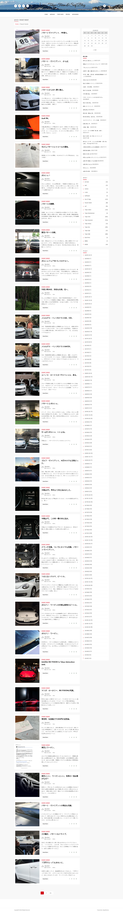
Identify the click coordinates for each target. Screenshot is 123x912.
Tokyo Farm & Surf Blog (66, 5)
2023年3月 (87, 286)
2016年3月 (87, 568)
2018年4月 (87, 481)
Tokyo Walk (87, 234)
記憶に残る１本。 (87, 123)
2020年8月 (87, 383)
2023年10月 (87, 269)
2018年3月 (87, 484)
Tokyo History (88, 223)
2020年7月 (87, 387)
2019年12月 (87, 411)
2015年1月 (87, 616)
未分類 (86, 244)
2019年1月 (87, 450)
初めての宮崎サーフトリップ (89, 83)
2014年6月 (87, 641)
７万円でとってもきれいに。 (53, 863)
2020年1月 (87, 408)
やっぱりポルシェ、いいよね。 (54, 432)
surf (85, 206)
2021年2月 (87, 366)
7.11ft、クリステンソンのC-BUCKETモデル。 (93, 97)
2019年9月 (87, 422)
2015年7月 (87, 596)
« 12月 (94, 50)
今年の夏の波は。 (87, 94)
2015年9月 (87, 589)
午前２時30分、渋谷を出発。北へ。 (55, 289)
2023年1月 (87, 293)
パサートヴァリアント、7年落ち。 (55, 33)
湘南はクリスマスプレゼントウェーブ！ (92, 64)
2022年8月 (87, 310)
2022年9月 (87, 307)
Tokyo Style (87, 230)
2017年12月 (87, 495)
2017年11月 (87, 498)
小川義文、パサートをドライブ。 (55, 834)
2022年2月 (87, 331)
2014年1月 (87, 658)
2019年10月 (87, 418)
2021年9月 (87, 345)
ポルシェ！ (46, 175)
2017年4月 (87, 523)
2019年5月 (87, 436)
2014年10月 (87, 627)
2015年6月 (87, 599)
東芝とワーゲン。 (49, 748)
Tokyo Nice (87, 227)
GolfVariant (87, 195)
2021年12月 (87, 338)
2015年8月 (87, 592)
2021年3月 (87, 363)
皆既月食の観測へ (87, 150)
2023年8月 (87, 276)
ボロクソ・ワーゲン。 (50, 633)
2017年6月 (87, 516)
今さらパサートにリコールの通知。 (56, 147)
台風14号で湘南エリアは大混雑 (90, 161)
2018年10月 (87, 460)
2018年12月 (87, 453)
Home (46, 14)
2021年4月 (87, 359)
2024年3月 (87, 262)
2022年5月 (87, 321)
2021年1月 (87, 370)
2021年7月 (87, 349)
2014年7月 (87, 637)
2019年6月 (87, 432)
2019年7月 (87, 429)
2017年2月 (87, 529)
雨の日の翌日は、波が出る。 (89, 116)
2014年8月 (87, 634)
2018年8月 (87, 467)
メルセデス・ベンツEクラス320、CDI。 (57, 318)
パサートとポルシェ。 (50, 404)
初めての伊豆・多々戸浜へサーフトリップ (92, 136)
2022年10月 (87, 303)
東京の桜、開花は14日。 (88, 113)
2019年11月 (87, 415)
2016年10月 (87, 543)
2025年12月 (87, 255)
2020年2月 (87, 404)
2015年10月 (87, 585)
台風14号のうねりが (87, 164)
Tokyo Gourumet (89, 220)
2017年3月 (87, 526)
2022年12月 (87, 297)
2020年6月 (87, 390)
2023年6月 (87, 283)
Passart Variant (46, 30)
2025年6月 (87, 258)
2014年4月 (87, 648)
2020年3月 (87, 401)
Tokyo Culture (88, 209)
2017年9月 (87, 505)
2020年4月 (87, 397)
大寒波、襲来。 (86, 127)
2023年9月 (87, 272)
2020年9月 (87, 380)
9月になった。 (86, 168)
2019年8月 (87, 425)
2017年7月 (87, 512)
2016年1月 (87, 575)
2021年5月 (87, 356)
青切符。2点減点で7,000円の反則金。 (56, 719)
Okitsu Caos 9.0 (86, 80)
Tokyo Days (60, 14)
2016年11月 (87, 540)
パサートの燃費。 (49, 204)
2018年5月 (87, 477)
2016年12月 (87, 536)
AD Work (87, 182)
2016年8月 (87, 550)
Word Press (87, 237)
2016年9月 (87, 547)
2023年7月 (87, 279)
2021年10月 (87, 342)
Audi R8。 (46, 118)
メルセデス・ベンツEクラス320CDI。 (57, 346)
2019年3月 (87, 443)
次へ (51, 893)
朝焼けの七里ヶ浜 (87, 154)
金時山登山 (85, 109)
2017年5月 (87, 519)
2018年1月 (87, 491)
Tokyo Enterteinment (89, 213)
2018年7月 (87, 470)
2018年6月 (87, 474)
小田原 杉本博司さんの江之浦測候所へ (91, 147)
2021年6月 (87, 352)
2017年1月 (87, 533)
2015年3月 (87, 609)
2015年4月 (87, 606)
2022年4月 (87, 324)
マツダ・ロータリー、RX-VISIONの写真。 (58, 691)
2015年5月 (87, 602)
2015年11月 (87, 582)
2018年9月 (87, 463)
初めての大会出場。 (87, 90)
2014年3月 (87, 651)
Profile (68, 14)
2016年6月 (87, 557)
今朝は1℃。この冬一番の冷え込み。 (56, 519)
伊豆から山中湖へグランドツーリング (91, 157)
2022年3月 (87, 328)
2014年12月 (87, 620)
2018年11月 (87, 456)
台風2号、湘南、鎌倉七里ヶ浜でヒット (92, 71)
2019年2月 (87, 446)
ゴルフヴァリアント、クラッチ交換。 (91, 120)
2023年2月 (87, 290)
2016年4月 (87, 564)
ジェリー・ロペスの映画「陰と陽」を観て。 (93, 130)
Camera (86, 188)
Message (52, 14)
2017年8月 (87, 509)
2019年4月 (87, 439)
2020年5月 (87, 394)
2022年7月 (87, 314)
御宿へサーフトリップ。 (88, 106)
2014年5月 (87, 644)
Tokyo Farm (87, 216)
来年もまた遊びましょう (88, 60)
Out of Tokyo (88, 199)
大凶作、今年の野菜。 (88, 87)
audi (86, 185)
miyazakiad (47, 36)
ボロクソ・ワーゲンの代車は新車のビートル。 (60, 605)
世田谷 (86, 241)
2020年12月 (87, 373)
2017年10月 (87, 502)
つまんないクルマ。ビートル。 (54, 576)
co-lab (86, 192)
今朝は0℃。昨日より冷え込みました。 (57, 490)
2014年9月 (87, 630)
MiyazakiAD (75, 14)
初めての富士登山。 (87, 103)
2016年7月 (87, 554)
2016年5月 (87, 561)
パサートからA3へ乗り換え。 (53, 90)
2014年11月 (87, 623)
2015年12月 (87, 578)
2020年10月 (87, 376)
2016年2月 (87, 571)
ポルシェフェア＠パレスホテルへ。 (56, 261)
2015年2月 (87, 613)
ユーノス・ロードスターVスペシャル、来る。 (60, 375)
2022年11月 (87, 300)
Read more (45, 51)
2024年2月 (87, 265)
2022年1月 (87, 335)
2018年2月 (87, 488)
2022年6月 (87, 317)
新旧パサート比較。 (49, 232)
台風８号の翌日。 (87, 171)
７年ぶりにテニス (87, 67)
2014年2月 (87, 655)
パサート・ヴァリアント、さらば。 (56, 61)
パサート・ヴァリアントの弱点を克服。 (57, 806)
